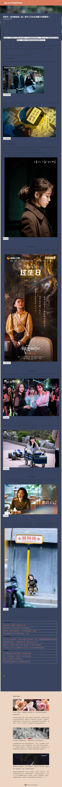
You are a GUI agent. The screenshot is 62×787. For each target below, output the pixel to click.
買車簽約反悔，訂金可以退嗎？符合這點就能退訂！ (17, 628)
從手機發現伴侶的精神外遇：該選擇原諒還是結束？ (17, 661)
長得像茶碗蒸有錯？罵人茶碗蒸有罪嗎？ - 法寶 (16, 633)
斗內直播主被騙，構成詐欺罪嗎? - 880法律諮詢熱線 (17, 653)
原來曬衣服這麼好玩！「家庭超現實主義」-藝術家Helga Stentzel (20, 642)
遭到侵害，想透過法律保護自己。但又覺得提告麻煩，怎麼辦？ (20, 631)
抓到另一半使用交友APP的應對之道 (13, 659)
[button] (4, 22)
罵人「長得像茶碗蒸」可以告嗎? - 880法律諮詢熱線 (17, 656)
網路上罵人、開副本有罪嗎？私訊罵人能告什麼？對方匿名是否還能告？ (22, 645)
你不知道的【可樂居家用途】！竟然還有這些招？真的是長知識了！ (29, 740)
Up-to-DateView (13, 2)
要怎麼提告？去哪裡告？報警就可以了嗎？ (14, 625)
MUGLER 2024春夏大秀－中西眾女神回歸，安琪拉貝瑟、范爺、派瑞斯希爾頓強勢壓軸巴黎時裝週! (30, 639)
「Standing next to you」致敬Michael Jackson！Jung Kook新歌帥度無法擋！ (24, 647)
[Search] (24, 3)
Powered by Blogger (31, 785)
